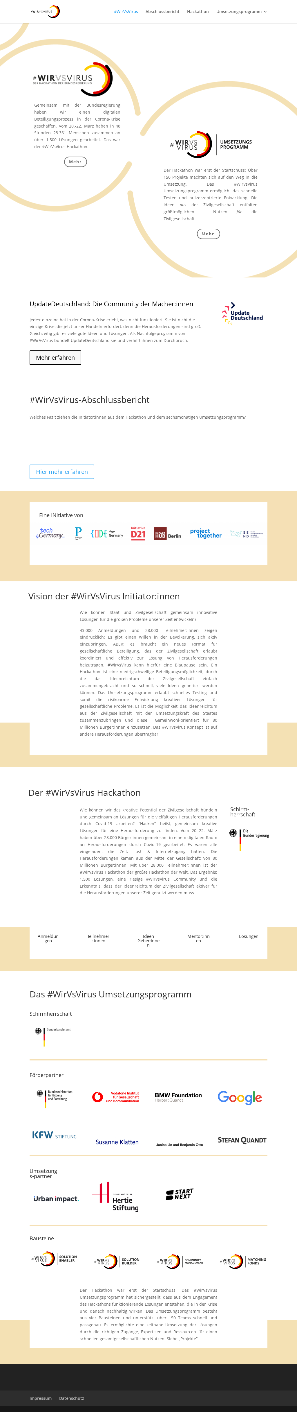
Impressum (41, 1398)
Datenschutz (71, 1398)
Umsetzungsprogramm (239, 12)
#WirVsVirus (126, 12)
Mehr (75, 161)
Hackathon (198, 12)
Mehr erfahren (55, 357)
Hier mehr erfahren (62, 472)
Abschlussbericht (163, 12)
